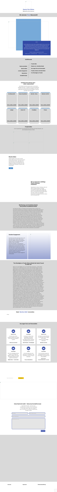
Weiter (11, 168)
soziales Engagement (22, 70)
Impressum (25, 484)
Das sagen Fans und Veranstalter (38, 68)
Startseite (9, 484)
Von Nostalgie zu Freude (36, 72)
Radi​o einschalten (23, 66)
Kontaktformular (23, 75)
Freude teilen (34, 63)
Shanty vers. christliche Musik (37, 66)
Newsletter (24, 73)
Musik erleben (24, 68)
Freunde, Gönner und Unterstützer (38, 70)
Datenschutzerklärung (42, 484)
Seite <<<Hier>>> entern (11, 104)
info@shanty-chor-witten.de (42, 53)
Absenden (21, 378)
